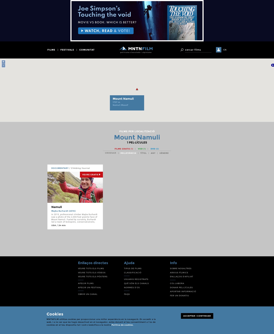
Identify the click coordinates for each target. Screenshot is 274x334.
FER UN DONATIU (179, 295)
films (51, 49)
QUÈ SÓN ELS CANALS (136, 283)
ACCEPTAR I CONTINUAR (197, 316)
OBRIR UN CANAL (88, 294)
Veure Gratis (90, 174)
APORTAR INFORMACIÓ (183, 291)
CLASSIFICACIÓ (132, 272)
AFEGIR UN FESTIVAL (89, 287)
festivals (67, 49)
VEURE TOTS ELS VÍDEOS (92, 272)
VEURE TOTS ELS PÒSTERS (93, 276)
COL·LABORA (177, 283)
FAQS (127, 294)
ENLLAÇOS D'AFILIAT (181, 276)
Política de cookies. (123, 325)
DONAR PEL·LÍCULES (181, 287)
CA (225, 50)
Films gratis (124, 149)
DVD (155, 149)
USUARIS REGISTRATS (136, 279)
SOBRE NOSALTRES (181, 268)
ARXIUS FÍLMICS (179, 272)
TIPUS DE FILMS (133, 268)
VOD (142, 149)
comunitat (87, 49)
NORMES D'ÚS (132, 287)
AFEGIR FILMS (86, 283)
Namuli (56, 207)
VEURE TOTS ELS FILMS (91, 268)
